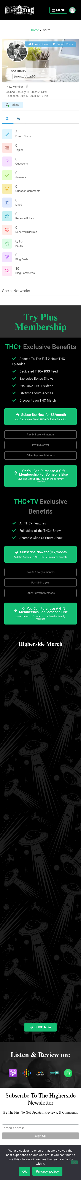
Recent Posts (64, 44)
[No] (74, 1162)
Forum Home (40, 44)
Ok (24, 1171)
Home (35, 30)
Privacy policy (47, 1171)
